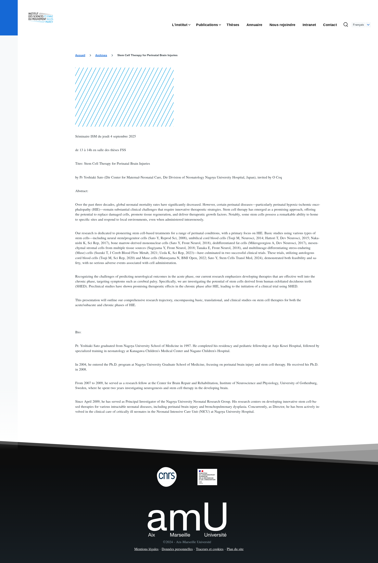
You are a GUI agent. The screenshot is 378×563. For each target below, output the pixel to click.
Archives (101, 55)
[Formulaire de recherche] (345, 24)
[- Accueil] (41, 18)
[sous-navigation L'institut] (191, 25)
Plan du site (235, 548)
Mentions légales (146, 548)
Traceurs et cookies (209, 548)
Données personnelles (177, 548)
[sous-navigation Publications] (222, 25)
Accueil (80, 55)
